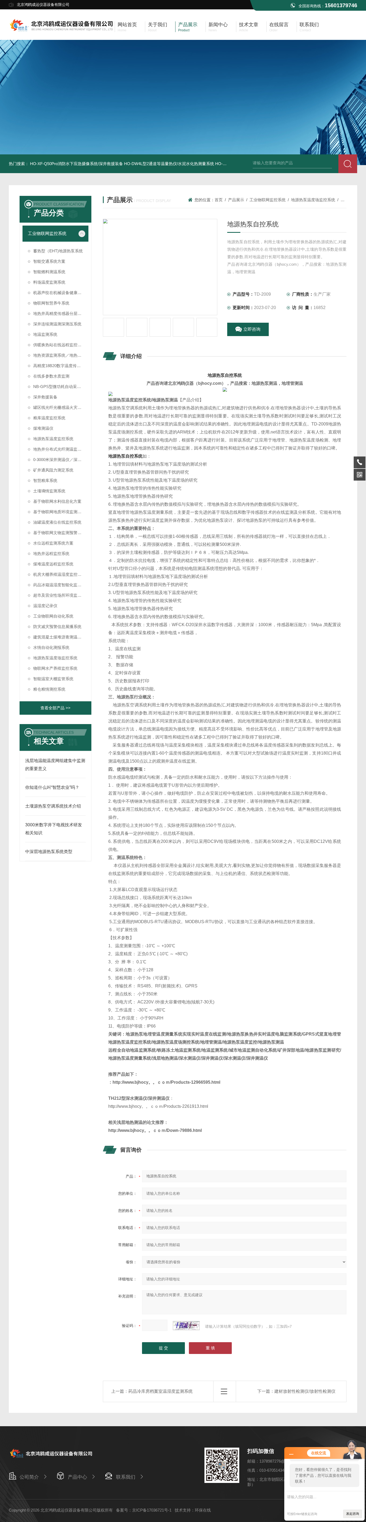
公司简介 (29, 1477)
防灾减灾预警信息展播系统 (57, 626)
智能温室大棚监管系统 (53, 678)
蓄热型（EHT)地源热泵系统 (58, 251)
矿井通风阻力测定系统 (53, 470)
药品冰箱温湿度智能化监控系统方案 (60, 585)
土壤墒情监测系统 (49, 491)
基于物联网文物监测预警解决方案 (60, 532)
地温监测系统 (45, 334)
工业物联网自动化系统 (53, 616)
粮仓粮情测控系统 (49, 689)
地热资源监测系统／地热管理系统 (60, 355)
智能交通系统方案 (49, 261)
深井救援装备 (45, 397)
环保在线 (203, 1510)
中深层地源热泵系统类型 (48, 851)
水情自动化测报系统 (51, 647)
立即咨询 (251, 329)
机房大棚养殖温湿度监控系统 (59, 574)
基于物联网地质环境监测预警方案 (60, 511)
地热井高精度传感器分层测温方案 (60, 313)
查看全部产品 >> (55, 708)
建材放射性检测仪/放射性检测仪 (304, 1391)
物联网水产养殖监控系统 (55, 668)
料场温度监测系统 (49, 282)
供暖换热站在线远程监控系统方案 (60, 345)
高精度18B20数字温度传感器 (59, 365)
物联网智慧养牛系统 (51, 303)
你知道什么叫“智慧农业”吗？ (52, 787)
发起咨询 (352, 1514)
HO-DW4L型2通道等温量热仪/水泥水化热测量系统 (169, 163)
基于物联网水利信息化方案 (57, 501)
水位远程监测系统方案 (53, 543)
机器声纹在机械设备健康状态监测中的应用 (60, 292)
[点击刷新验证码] (186, 1325)
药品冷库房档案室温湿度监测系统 (160, 1391)
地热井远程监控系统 (51, 553)
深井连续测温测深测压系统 (57, 324)
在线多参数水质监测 (51, 376)
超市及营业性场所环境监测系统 (60, 595)
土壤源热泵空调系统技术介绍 (53, 806)
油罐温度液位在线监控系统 (57, 522)
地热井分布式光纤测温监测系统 (60, 449)
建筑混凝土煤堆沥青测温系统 (59, 637)
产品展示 (236, 199)
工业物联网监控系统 (47, 233)
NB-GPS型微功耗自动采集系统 (60, 386)
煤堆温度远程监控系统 (53, 564)
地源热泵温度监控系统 (53, 438)
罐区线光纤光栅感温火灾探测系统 (60, 407)
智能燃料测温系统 (49, 271)
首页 (219, 199)
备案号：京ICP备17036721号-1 (143, 1510)
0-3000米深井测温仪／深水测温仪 (60, 459)
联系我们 (125, 1477)
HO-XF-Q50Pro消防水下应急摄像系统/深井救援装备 (76, 163)
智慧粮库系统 (45, 480)
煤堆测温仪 (43, 428)
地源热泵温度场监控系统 (55, 658)
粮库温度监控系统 (49, 418)
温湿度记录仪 (45, 605)
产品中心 (77, 1477)
